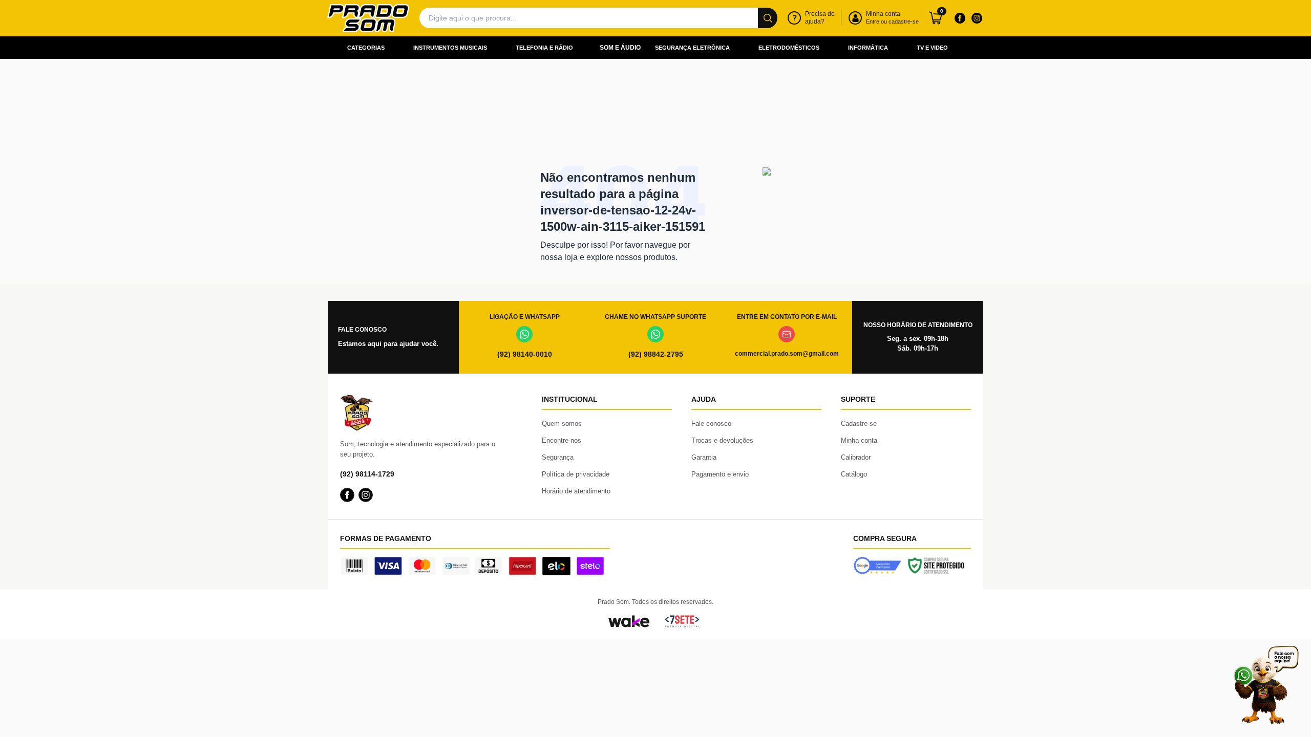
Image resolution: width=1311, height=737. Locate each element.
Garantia (703, 457)
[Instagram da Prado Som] (976, 18)
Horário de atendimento (576, 491)
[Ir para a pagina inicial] (368, 18)
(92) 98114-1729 (367, 474)
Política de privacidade (575, 474)
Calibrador (856, 457)
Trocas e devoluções (722, 440)
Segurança (558, 457)
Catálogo (854, 474)
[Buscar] (767, 18)
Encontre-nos (561, 440)
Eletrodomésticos (788, 48)
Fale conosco (711, 423)
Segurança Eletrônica (692, 48)
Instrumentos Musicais (450, 48)
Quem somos (562, 423)
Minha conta (859, 440)
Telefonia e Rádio (544, 48)
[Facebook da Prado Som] (960, 18)
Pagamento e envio (720, 474)
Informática (868, 48)
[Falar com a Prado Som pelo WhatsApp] (1266, 685)
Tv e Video (932, 48)
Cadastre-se (859, 423)
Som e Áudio (620, 47)
